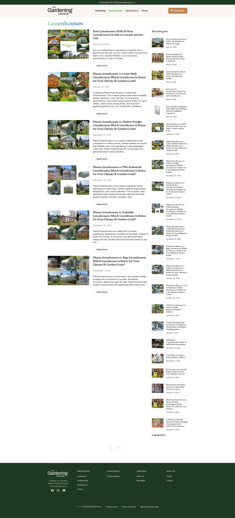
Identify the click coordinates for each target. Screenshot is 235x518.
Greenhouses (116, 10)
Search (169, 476)
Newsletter (141, 480)
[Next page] (124, 448)
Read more (102, 65)
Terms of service (129, 507)
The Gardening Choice (92, 506)
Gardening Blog (113, 476)
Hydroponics (132, 10)
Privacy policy (112, 507)
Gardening (100, 10)
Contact (169, 480)
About (145, 10)
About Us (140, 476)
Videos (80, 489)
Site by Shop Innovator (149, 507)
